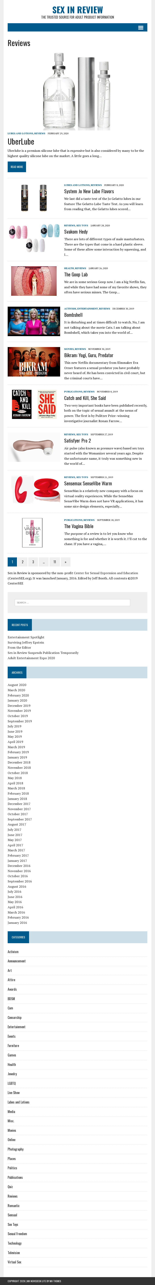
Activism (70, 308)
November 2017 (19, 809)
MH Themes (55, 1281)
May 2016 (15, 902)
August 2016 (17, 886)
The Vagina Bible (78, 526)
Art (10, 970)
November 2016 (19, 871)
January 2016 (17, 922)
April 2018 (15, 783)
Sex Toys (82, 225)
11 (54, 561)
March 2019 (16, 747)
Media (11, 1111)
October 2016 (18, 876)
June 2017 (15, 835)
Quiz (10, 1186)
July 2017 (14, 829)
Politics (12, 1167)
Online (11, 1139)
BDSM (11, 998)
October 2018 (18, 773)
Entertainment (87, 308)
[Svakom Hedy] (34, 250)
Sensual (12, 1215)
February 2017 (18, 855)
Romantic (14, 1205)
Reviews (39, 133)
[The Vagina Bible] (34, 544)
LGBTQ (12, 1083)
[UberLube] (77, 127)
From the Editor (19, 647)
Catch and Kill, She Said (85, 397)
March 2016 (16, 912)
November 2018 (19, 767)
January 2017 (17, 860)
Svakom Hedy (76, 231)
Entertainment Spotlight (26, 637)
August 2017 (17, 824)
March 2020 (16, 690)
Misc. (11, 1120)
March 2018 (16, 788)
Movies (69, 348)
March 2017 (16, 850)
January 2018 (17, 798)
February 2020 (18, 695)
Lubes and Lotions (20, 133)
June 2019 (15, 731)
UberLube (21, 141)
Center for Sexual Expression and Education (106, 573)
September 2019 (20, 721)
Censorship (14, 1017)
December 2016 (19, 865)
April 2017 (15, 845)
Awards (12, 989)
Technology (14, 1243)
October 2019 (18, 716)
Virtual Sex (14, 1262)
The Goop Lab (76, 274)
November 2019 (19, 710)
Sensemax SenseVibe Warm (88, 483)
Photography (15, 1149)
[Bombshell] (34, 333)
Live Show (14, 1092)
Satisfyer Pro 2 (77, 440)
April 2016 (15, 907)
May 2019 (15, 736)
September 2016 (20, 881)
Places (12, 1158)
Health (69, 268)
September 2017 (20, 819)
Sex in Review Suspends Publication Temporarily (43, 652)
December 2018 (19, 762)
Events (12, 1036)
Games (12, 1055)
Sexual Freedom (17, 1233)
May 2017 (15, 840)
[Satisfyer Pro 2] (34, 459)
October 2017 (18, 814)
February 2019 (18, 752)
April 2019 (15, 742)
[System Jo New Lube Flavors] (34, 210)
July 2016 (14, 891)
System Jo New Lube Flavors (89, 191)
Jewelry (12, 1073)
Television (14, 1252)
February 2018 (18, 793)
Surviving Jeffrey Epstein (26, 642)
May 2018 (15, 778)
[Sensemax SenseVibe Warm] (34, 502)
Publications (73, 391)
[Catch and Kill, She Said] (34, 416)
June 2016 (15, 897)
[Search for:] (72, 602)
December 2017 (19, 803)
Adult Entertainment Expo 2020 (31, 658)
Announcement (17, 961)
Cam (10, 1008)
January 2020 (17, 700)
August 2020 (17, 685)
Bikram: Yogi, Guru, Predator (88, 355)
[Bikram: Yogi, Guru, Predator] (34, 373)
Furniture (13, 1045)
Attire (11, 979)
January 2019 (17, 757)
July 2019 (14, 726)
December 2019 (19, 705)
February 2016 (18, 917)
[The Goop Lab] (34, 293)
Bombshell (73, 314)
